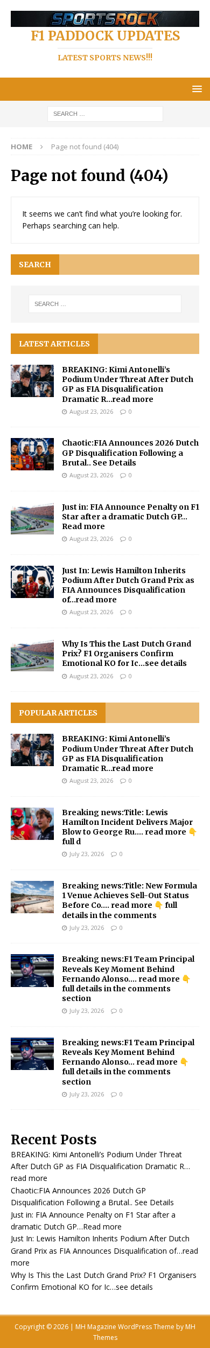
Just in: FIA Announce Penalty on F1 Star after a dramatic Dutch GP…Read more (130, 516)
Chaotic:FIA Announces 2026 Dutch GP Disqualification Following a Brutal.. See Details (130, 452)
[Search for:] (105, 113)
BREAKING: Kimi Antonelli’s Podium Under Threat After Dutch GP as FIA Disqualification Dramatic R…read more (127, 384)
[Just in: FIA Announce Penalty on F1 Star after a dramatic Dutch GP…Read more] (32, 518)
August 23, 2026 (91, 411)
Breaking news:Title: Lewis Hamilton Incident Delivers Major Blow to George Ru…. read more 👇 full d (129, 827)
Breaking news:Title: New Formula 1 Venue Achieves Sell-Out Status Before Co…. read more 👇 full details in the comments (129, 900)
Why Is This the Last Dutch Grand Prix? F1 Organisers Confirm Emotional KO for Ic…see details (126, 653)
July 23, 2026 (86, 854)
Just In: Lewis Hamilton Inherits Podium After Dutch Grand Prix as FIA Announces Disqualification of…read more (128, 585)
